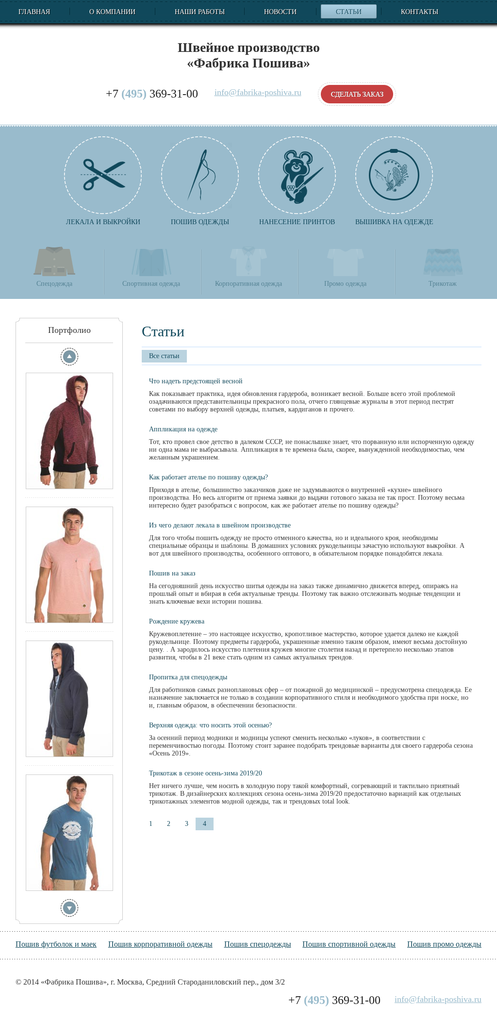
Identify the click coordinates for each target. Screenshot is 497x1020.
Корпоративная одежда (248, 283)
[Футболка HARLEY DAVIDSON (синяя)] (69, 832)
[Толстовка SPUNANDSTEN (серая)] (69, 699)
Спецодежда (54, 283)
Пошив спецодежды (257, 944)
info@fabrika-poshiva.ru (258, 92)
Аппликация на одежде (183, 429)
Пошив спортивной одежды (349, 944)
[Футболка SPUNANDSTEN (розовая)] (69, 565)
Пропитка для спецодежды (188, 677)
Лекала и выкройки (103, 222)
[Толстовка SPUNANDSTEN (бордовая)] (69, 431)
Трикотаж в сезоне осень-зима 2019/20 (205, 773)
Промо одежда (345, 283)
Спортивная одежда (151, 283)
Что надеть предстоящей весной (196, 381)
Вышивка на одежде (394, 222)
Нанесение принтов (297, 222)
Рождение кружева (176, 621)
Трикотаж (443, 283)
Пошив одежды (200, 222)
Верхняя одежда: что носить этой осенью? (210, 725)
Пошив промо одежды (444, 944)
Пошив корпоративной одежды (160, 944)
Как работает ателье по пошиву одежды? (208, 477)
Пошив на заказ (172, 573)
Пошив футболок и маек (56, 944)
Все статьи (164, 356)
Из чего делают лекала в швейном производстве (220, 525)
